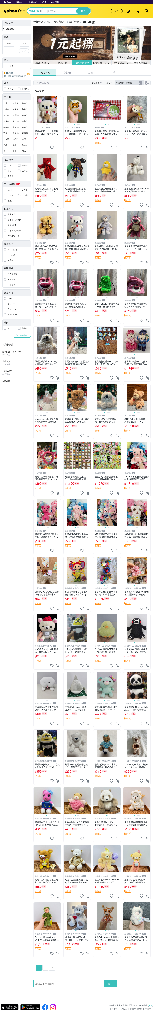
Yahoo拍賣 (14, 11)
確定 (24, 50)
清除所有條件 (22, 335)
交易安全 (149, 1009)
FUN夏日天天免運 (122, 62)
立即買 (68, 72)
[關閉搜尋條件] (41, 11)
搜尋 (110, 983)
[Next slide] (59, 110)
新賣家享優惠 (140, 62)
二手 (113, 72)
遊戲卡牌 (62, 62)
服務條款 (113, 1009)
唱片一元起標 (82, 62)
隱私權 (124, 1009)
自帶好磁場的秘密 (44, 62)
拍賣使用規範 (136, 1009)
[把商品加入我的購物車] (58, 147)
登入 (116, 11)
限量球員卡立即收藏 (102, 62)
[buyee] (16, 74)
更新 (150, 1005)
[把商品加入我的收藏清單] (52, 147)
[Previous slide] (36, 110)
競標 (90, 72)
